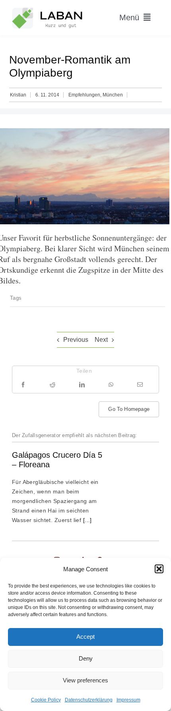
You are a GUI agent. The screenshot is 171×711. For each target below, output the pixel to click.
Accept (85, 636)
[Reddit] (52, 384)
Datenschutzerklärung (89, 700)
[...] (86, 520)
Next (101, 339)
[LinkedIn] (82, 384)
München (113, 95)
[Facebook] (23, 384)
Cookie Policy (46, 700)
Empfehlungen (84, 95)
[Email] (140, 384)
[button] (159, 569)
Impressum (128, 700)
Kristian (18, 95)
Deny (86, 658)
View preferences (85, 680)
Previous (75, 339)
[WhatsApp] (111, 384)
